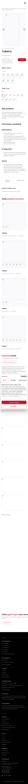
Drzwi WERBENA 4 (19, 464)
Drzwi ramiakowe (5, 643)
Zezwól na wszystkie (14, 402)
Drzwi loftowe (5, 651)
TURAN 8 (4, 233)
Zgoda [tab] (4, 380)
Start (3, 8)
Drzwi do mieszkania (6, 664)
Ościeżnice (4, 672)
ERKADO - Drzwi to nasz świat (8, 3)
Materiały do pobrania (7, 181)
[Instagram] (8, 775)
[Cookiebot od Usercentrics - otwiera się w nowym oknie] (21, 376)
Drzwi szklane (5, 645)
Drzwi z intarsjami (5, 677)
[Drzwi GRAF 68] (8, 485)
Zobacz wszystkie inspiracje (9, 362)
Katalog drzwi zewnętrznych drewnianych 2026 (12, 685)
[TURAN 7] (14, 327)
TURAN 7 (4, 346)
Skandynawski (22, 707)
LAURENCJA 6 (18, 447)
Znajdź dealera (7, 622)
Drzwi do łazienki (10, 699)
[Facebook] (4, 775)
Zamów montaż (20, 180)
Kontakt (3, 738)
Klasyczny (17, 705)
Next (24, 29)
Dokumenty (4, 740)
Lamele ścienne (5, 675)
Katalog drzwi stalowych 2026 (8, 687)
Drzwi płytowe (5, 649)
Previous (3, 29)
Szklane (3, 708)
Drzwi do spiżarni (18, 697)
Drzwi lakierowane (6, 647)
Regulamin (4, 744)
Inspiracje (4, 721)
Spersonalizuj (13, 406)
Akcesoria (4, 670)
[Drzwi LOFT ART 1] (8, 417)
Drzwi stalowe (5, 660)
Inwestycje (4, 754)
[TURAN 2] (14, 289)
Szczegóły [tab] (13, 380)
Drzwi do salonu (11, 697)
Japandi (12, 705)
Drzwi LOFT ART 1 (19, 413)
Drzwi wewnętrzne (13, 8)
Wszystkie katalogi (6, 689)
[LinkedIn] (6, 775)
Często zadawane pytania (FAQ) (8, 727)
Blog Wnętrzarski (5, 723)
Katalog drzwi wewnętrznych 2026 (9, 683)
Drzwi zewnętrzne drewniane (8, 662)
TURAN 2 (4, 308)
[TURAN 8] (14, 214)
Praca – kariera (5, 750)
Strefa (5, 729)
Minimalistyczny (5, 707)
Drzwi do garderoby (6, 696)
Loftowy (21, 705)
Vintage (7, 708)
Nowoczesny (12, 707)
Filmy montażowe (5, 719)
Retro (17, 707)
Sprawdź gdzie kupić (20, 420)
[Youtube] (2, 775)
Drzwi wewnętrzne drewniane (8, 654)
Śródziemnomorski (14, 708)
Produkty (6, 8)
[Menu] (25, 3)
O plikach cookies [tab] (22, 380)
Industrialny (7, 705)
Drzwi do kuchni (14, 696)
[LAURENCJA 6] (8, 451)
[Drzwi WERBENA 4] (8, 468)
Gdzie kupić (22, 59)
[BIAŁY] (14, 29)
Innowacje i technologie (7, 725)
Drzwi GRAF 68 (18, 481)
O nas (3, 736)
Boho (3, 705)
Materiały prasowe (6, 752)
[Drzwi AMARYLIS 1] (8, 434)
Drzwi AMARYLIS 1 (19, 430)
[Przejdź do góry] (20, 780)
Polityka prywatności (6, 742)
